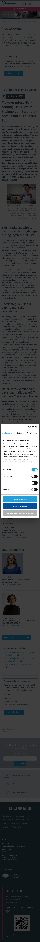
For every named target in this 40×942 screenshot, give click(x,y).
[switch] (34, 476)
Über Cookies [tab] (32, 433)
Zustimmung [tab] (7, 433)
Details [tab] (19, 433)
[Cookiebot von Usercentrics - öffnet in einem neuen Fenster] (28, 427)
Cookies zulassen (20, 499)
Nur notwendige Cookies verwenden (20, 513)
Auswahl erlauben (20, 506)
